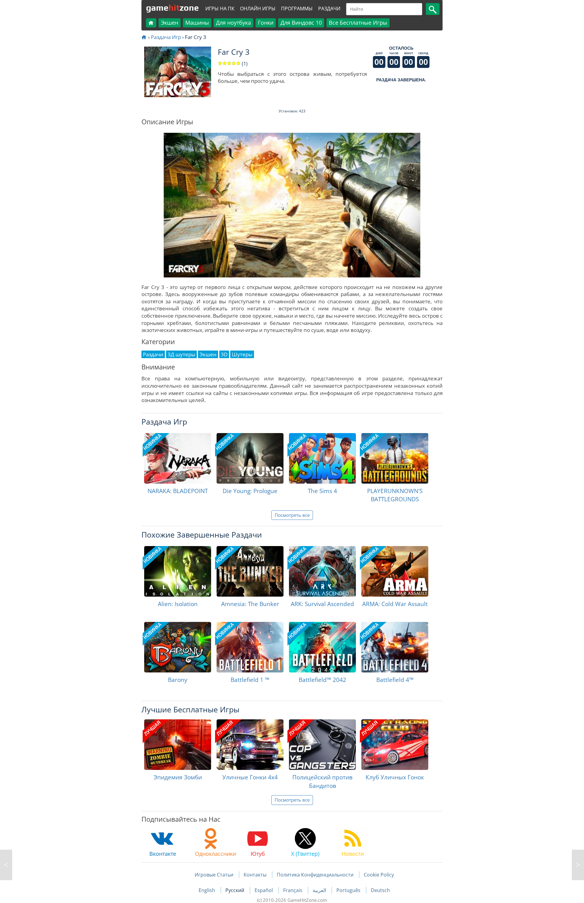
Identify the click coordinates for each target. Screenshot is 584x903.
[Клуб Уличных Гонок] (394, 744)
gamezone (172, 7)
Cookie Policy (379, 874)
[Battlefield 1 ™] (250, 647)
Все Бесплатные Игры (358, 22)
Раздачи (329, 8)
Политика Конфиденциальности (315, 874)
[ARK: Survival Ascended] (322, 571)
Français (293, 890)
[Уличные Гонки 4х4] (250, 744)
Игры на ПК (220, 8)
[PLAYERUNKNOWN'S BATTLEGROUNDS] (394, 458)
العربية (320, 890)
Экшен (169, 22)
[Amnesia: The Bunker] (250, 571)
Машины (197, 22)
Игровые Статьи (214, 874)
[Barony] (177, 647)
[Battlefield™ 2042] (322, 647)
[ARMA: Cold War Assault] (394, 571)
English (207, 890)
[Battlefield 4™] (394, 647)
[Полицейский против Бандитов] (322, 744)
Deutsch (380, 890)
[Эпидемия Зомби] (177, 744)
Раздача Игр (166, 37)
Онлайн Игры (258, 8)
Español (264, 890)
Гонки (265, 22)
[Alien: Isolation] (177, 571)
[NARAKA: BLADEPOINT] (177, 458)
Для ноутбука (233, 22)
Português (349, 890)
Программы (297, 8)
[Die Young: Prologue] (250, 458)
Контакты (255, 874)
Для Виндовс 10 (301, 22)
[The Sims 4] (322, 458)
